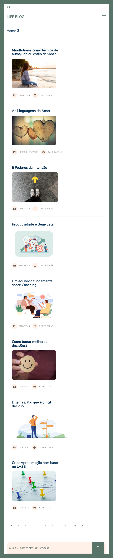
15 (75, 525)
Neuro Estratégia (29, 152)
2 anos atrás (46, 95)
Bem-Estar (24, 95)
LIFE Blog (15, 16)
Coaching (24, 387)
